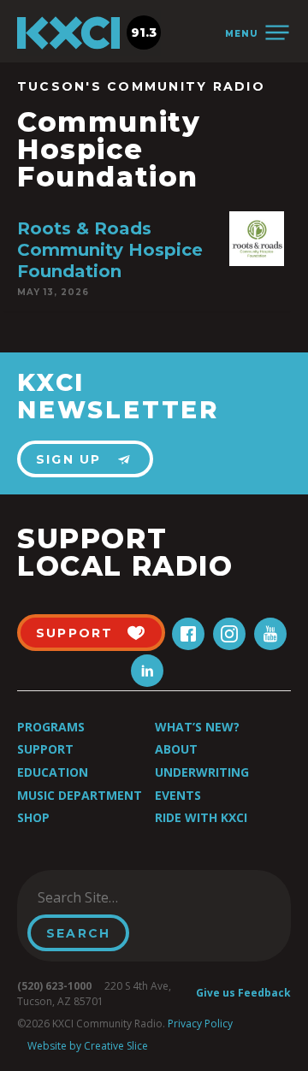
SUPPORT (75, 633)
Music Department (79, 795)
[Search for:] (114, 897)
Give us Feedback (243, 992)
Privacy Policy (200, 1023)
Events (178, 795)
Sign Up (69, 459)
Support (45, 749)
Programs (51, 727)
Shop (33, 817)
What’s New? (197, 727)
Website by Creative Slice (87, 1045)
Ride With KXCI (201, 817)
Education (52, 772)
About (176, 749)
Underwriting (202, 772)
